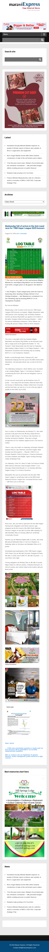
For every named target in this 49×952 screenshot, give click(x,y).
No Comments (22, 233)
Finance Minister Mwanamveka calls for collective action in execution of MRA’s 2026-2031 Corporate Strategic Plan (24, 180)
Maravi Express (20, 945)
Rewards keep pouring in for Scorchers (20, 173)
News (7, 743)
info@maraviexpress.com (27, 948)
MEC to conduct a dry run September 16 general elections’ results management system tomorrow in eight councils (24, 756)
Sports (12, 743)
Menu (5, 34)
